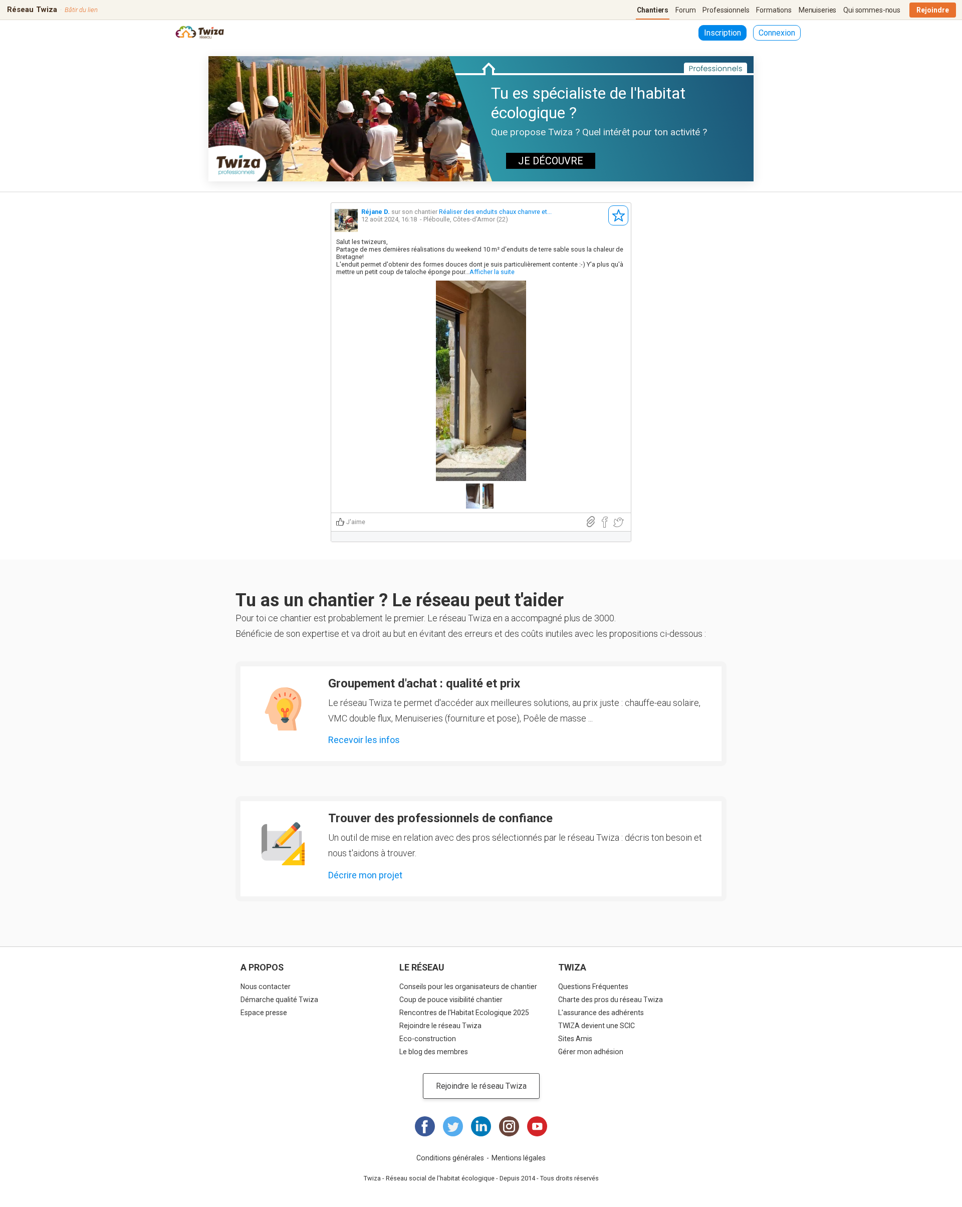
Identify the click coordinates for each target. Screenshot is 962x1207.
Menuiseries (817, 10)
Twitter (453, 1126)
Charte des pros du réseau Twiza (610, 1000)
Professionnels (725, 10)
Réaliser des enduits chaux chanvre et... (495, 211)
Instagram (509, 1126)
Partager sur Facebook (604, 522)
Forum (685, 10)
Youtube (537, 1126)
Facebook (425, 1126)
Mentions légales (519, 1158)
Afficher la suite (492, 272)
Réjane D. (375, 211)
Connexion (777, 33)
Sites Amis (575, 1039)
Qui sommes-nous (871, 10)
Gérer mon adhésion (590, 1052)
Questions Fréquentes (593, 987)
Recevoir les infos (364, 740)
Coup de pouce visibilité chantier (451, 1000)
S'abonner (618, 215)
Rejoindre (932, 10)
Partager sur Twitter (618, 522)
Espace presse (264, 1013)
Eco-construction (427, 1039)
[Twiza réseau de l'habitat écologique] (199, 33)
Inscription (722, 33)
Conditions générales (450, 1158)
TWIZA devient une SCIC (596, 1026)
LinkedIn (481, 1126)
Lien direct (590, 522)
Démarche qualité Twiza (279, 1000)
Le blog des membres (433, 1052)
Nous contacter (266, 987)
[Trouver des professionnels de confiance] (283, 843)
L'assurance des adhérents (601, 1013)
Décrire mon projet (365, 875)
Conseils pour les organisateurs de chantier (468, 987)
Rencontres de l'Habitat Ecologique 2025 (464, 1013)
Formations (774, 10)
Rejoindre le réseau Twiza (440, 1026)
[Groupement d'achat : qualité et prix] (283, 709)
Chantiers (653, 10)
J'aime (355, 522)
